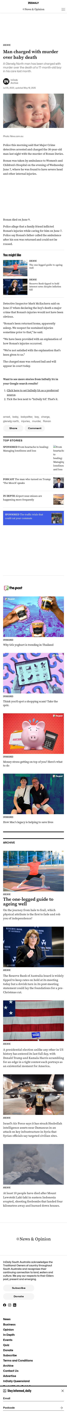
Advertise (9, 1376)
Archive (8, 1365)
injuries (25, 421)
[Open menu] (63, 9)
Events (7, 1340)
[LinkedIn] (14, 1305)
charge (45, 416)
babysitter (26, 416)
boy (37, 416)
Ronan (47, 421)
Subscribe (18, 1288)
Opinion (8, 1329)
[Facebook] (4, 1305)
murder (36, 421)
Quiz (6, 1345)
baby (15, 416)
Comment (35, 428)
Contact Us (11, 1370)
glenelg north (11, 421)
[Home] (33, 3)
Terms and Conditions (18, 1360)
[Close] (63, 1391)
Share (13, 428)
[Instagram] (9, 1305)
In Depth (9, 1334)
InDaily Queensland (16, 1381)
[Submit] (61, 1408)
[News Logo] (33, 9)
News (7, 1319)
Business (9, 1324)
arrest (6, 416)
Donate (19, 1296)
